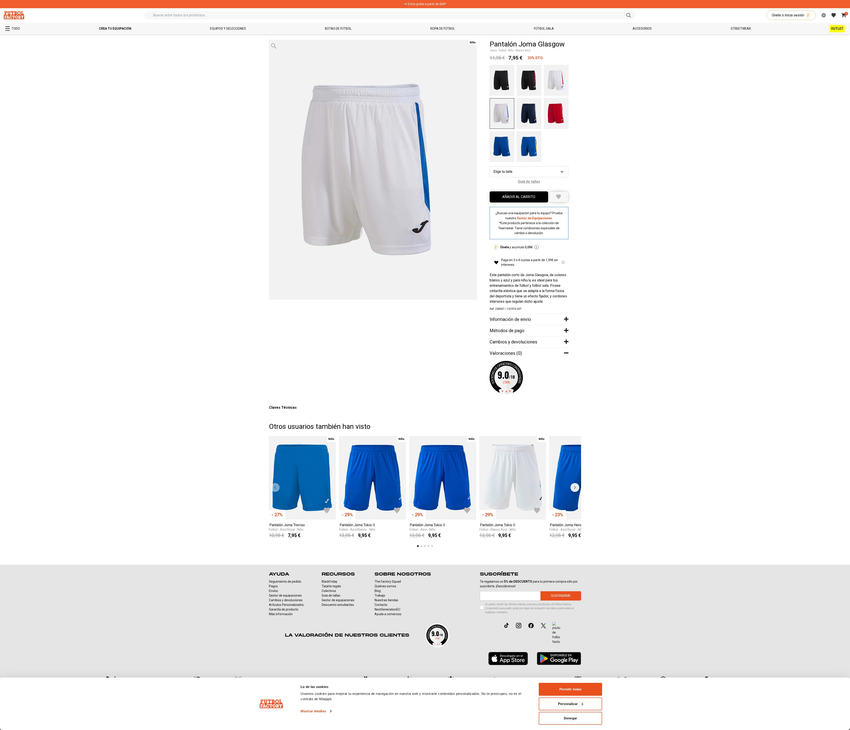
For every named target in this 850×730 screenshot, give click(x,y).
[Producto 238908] (529, 113)
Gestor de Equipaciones (534, 218)
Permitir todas (570, 689)
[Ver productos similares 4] (428, 546)
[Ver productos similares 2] (421, 546)
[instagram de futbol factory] (518, 625)
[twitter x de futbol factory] (543, 625)
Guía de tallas (331, 595)
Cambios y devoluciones (286, 600)
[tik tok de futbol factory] (506, 625)
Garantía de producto (283, 609)
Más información (281, 614)
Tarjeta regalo (331, 586)
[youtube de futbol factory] (556, 633)
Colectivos (329, 591)
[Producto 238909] (556, 113)
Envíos (273, 591)
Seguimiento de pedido (285, 581)
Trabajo (380, 595)
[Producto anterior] (275, 487)
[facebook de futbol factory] (531, 625)
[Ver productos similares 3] (425, 546)
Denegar (570, 718)
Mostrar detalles (313, 711)
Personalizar (568, 704)
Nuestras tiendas (386, 600)
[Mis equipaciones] (823, 15)
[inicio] (14, 15)
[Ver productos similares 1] (418, 546)
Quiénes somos (385, 586)
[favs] (833, 15)
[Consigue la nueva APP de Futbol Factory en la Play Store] (559, 658)
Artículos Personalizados (286, 605)
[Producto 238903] (502, 80)
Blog (378, 591)
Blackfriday (329, 581)
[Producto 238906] (556, 80)
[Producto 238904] (529, 80)
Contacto (381, 605)
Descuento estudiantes (338, 605)
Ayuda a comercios (388, 614)
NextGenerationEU (387, 609)
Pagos (273, 586)
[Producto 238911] (529, 146)
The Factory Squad (388, 581)
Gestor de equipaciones (285, 595)
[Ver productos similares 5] (432, 546)
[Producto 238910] (502, 146)
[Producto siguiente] (574, 487)
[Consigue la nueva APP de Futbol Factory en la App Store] (508, 658)
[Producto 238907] (502, 113)
